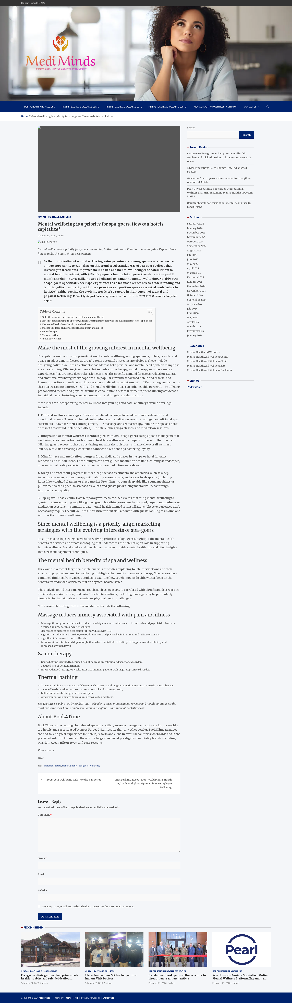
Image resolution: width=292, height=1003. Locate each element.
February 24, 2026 (30, 983)
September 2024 (196, 299)
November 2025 (196, 237)
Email (42, 874)
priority (74, 765)
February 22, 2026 (94, 983)
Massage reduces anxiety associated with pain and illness (72, 328)
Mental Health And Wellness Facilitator (215, 106)
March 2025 (194, 272)
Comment (45, 814)
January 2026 (195, 228)
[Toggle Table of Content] (148, 312)
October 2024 (195, 295)
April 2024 (193, 322)
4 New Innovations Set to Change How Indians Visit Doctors (111, 977)
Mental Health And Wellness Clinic (80, 106)
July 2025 (192, 255)
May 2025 (192, 263)
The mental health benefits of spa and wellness (66, 324)
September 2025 (196, 246)
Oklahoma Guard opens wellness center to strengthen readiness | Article (177, 977)
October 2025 (195, 241)
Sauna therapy (49, 331)
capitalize (48, 765)
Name (42, 858)
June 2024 (193, 313)
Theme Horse (71, 997)
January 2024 (195, 335)
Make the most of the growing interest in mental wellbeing (73, 317)
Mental (65, 765)
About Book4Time (51, 338)
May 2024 (192, 317)
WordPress (108, 997)
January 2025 (194, 281)
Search (191, 128)
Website (42, 890)
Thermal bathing (51, 335)
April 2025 (193, 268)
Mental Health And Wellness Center (168, 106)
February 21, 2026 (221, 983)
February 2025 (195, 277)
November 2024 (196, 290)
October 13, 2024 (46, 235)
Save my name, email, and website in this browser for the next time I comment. (88, 906)
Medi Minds (44, 997)
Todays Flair (194, 387)
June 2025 (192, 259)
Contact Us (250, 106)
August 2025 (194, 250)
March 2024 (194, 326)
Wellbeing (95, 765)
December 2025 (196, 232)
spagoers (84, 765)
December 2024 (196, 286)
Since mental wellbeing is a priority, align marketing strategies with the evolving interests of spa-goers (97, 320)
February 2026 (195, 223)
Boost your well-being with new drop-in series (73, 779)
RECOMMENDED (33, 927)
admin (61, 235)
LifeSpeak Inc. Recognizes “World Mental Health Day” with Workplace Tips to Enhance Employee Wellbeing (143, 783)
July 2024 (192, 308)
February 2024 (195, 331)
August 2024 (194, 304)
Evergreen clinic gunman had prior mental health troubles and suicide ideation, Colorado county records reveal (219, 157)
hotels (58, 765)
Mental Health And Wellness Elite (124, 106)
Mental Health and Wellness (39, 106)
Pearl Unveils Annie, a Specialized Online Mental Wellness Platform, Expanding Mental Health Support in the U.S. (220, 192)
